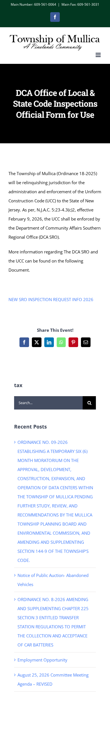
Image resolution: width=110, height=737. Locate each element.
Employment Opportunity (42, 660)
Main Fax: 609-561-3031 (80, 4)
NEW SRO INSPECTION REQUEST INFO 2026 (50, 299)
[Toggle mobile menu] (99, 55)
